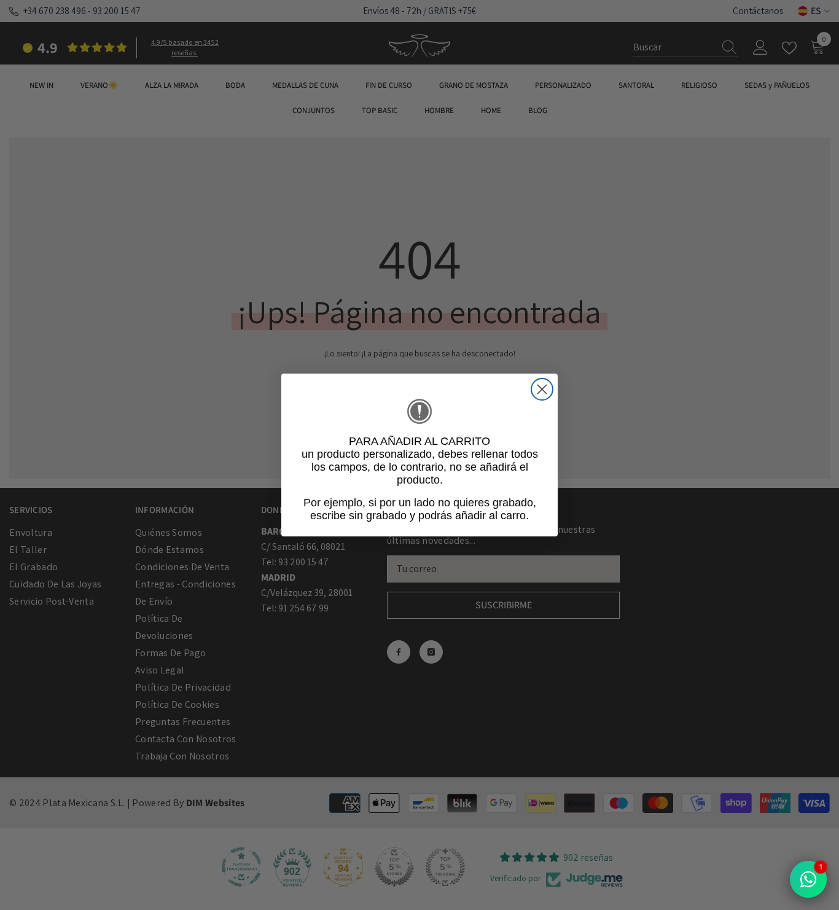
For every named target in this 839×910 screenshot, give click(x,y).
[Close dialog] (542, 389)
